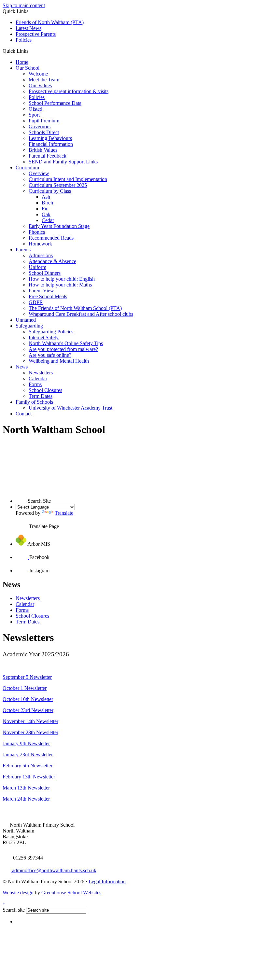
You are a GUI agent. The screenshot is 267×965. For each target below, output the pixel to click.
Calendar (38, 378)
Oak (46, 214)
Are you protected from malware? (63, 349)
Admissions (41, 255)
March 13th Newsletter (26, 787)
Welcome (38, 74)
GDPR (36, 302)
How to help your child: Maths (60, 284)
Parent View (41, 290)
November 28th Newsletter (30, 732)
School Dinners (45, 273)
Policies (24, 40)
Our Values (40, 85)
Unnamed (26, 320)
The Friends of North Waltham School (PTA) (75, 308)
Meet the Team (44, 79)
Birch (47, 202)
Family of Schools (34, 402)
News (22, 367)
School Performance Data (55, 103)
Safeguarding (29, 326)
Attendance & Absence (52, 261)
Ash (46, 197)
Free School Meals (48, 296)
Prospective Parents (36, 34)
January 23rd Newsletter (28, 754)
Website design (18, 892)
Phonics (37, 232)
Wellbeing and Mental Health (59, 361)
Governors (39, 126)
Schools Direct (44, 132)
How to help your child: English (62, 279)
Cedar (48, 220)
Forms (35, 384)
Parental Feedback (47, 156)
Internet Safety (44, 337)
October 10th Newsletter (28, 699)
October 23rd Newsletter (28, 710)
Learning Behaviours (50, 138)
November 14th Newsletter (30, 721)
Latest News (28, 28)
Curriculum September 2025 (58, 185)
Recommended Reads (51, 238)
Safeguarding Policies (51, 331)
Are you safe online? (50, 355)
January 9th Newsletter (26, 743)
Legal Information (107, 881)
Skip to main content (24, 5)
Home (22, 62)
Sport (34, 115)
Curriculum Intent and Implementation (68, 179)
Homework (40, 243)
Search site (14, 910)
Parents (23, 249)
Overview (39, 173)
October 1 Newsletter (25, 688)
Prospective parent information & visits (68, 91)
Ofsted (35, 109)
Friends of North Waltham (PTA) (50, 22)
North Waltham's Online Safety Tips (66, 343)
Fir (45, 208)
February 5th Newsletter (27, 765)
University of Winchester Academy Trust (70, 408)
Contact (24, 413)
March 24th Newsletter (26, 799)
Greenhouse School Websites (71, 892)
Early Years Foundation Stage (59, 226)
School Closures (45, 390)
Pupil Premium (44, 120)
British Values (43, 150)
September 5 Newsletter (27, 677)
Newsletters (41, 372)
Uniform (37, 267)
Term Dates (40, 396)
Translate (64, 513)
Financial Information (51, 144)
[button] (31, 51)
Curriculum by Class (50, 191)
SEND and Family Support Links (63, 161)
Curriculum (27, 167)
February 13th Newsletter (29, 776)
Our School (27, 68)
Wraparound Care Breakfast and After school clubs (81, 314)
